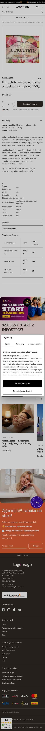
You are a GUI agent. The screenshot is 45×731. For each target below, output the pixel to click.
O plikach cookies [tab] (35, 344)
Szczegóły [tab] (20, 344)
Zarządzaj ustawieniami (22, 391)
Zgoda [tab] (7, 344)
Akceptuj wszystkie (22, 383)
